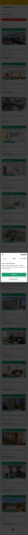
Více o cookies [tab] (23, 258)
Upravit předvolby (13, 279)
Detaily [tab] (14, 258)
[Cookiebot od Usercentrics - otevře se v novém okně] (20, 255)
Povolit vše (14, 274)
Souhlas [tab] (5, 258)
